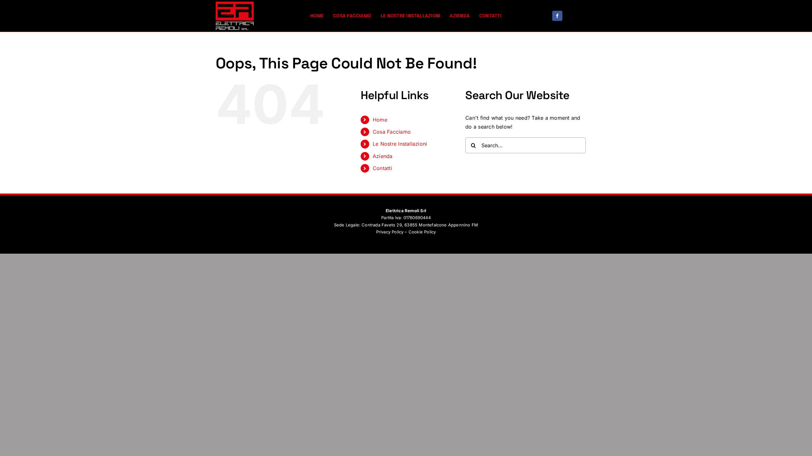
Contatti (382, 168)
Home (380, 120)
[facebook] (557, 16)
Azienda (383, 156)
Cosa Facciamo (392, 132)
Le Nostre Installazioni (400, 144)
